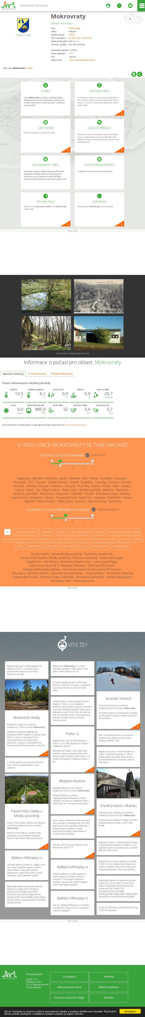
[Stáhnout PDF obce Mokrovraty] (134, 74)
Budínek (75, 478)
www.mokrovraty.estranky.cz (82, 60)
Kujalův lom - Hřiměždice (42, 562)
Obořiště (77, 494)
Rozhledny (44, 539)
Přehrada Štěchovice (101, 565)
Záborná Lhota (97, 501)
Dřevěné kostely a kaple (104, 539)
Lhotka (125, 486)
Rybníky (125, 494)
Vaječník (29, 501)
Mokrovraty (68, 16)
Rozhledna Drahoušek (90, 577)
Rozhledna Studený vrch (76, 562)
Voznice (80, 501)
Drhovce (114, 482)
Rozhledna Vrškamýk (119, 573)
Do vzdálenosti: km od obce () (58, 509)
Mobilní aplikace (109, 987)
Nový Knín (63, 494)
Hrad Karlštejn (95, 573)
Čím (31, 482)
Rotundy (125, 539)
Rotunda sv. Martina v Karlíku (30, 573)
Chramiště (19, 482)
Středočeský (74, 28)
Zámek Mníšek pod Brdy (66, 554)
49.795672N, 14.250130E (80, 38)
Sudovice (99, 497)
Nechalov (122, 490)
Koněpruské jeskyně (119, 577)
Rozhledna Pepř (61, 581)
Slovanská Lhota (66, 497)
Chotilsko (105, 478)
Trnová (127, 497)
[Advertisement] (72, 253)
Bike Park (52, 546)
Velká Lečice (65, 501)
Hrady (58, 539)
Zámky (69, 539)
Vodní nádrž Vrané (25, 577)
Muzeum (82, 546)
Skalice (49, 497)
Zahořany (115, 501)
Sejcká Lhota (20, 497)
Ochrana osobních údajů (69, 997)
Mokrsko (108, 490)
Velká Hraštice (46, 501)
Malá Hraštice (51, 490)
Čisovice (41, 482)
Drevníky (100, 482)
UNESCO (62, 531)
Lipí (38, 490)
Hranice (44, 486)
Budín (63, 478)
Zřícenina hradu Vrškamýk (56, 577)
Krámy (96, 486)
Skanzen (99, 531)
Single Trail (67, 546)
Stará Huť (85, 497)
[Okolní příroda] (46, 296)
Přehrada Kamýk (84, 581)
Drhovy (125, 482)
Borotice (38, 478)
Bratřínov (51, 478)
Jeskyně (138, 539)
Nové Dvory (47, 494)
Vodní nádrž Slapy (111, 558)
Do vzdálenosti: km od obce (62, 455)
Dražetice (87, 482)
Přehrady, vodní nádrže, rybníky (123, 531)
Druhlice (18, 486)
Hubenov (56, 486)
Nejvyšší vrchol (35, 546)
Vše (7, 531)
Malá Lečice (69, 490)
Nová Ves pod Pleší (26, 494)
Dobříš (72, 34)
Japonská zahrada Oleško (67, 573)
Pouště (29, 68)
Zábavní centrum (100, 546)
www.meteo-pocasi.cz (76, 424)
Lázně (19, 546)
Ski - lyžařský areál (81, 531)
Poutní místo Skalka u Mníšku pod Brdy (46, 558)
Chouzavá (120, 478)
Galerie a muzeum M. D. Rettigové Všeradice (57, 565)
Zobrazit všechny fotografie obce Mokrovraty (72, 353)
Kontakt (109, 997)
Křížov (106, 486)
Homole (31, 486)
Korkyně (70, 486)
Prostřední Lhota (107, 494)
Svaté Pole (114, 497)
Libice (29, 490)
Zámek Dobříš (40, 554)
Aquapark (48, 531)
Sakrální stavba (121, 546)
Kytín (116, 486)
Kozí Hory (83, 486)
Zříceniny (82, 539)
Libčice (19, 490)
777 (71, 53)
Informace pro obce (69, 987)
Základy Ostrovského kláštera (41, 569)
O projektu (69, 976)
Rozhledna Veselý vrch (98, 554)
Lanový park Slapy (105, 562)
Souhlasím (130, 1011)
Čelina (94, 478)
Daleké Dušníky (58, 482)
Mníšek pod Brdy (90, 490)
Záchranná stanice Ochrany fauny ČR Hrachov (92, 569)
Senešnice (36, 497)
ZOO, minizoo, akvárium (26, 531)
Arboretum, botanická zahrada (19, 539)
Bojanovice (24, 478)
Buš (85, 478)
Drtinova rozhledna (85, 558)
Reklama (109, 976)
